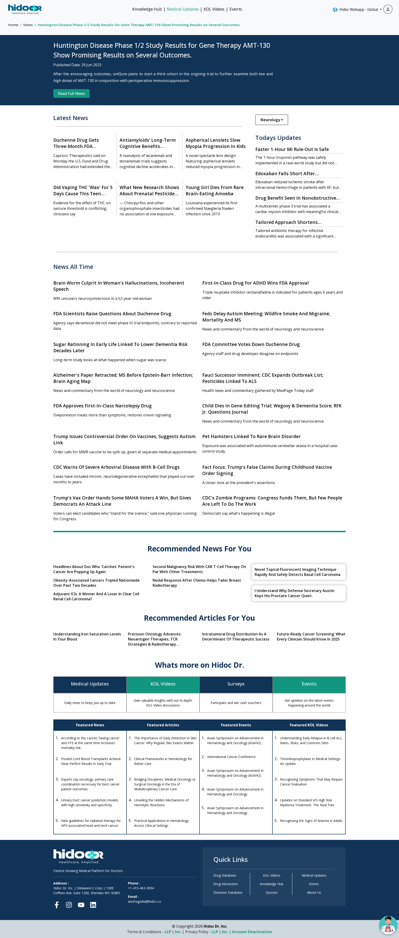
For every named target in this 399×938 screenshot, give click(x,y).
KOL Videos (214, 9)
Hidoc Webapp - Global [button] (358, 9)
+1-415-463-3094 (141, 888)
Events (236, 9)
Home (13, 24)
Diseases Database (227, 892)
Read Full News (71, 93)
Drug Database (224, 875)
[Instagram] (69, 903)
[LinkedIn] (93, 903)
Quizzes (272, 892)
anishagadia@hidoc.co (144, 901)
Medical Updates (183, 9)
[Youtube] (81, 903)
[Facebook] (58, 903)
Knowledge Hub (147, 9)
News (28, 24)
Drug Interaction (225, 884)
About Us (314, 892)
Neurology (270, 119)
